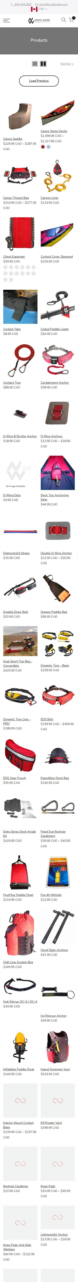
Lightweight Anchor (54, 1235)
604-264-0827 (23, 4)
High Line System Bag (18, 962)
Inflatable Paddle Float (18, 1069)
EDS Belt (47, 719)
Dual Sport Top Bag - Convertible (17, 663)
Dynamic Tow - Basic (55, 665)
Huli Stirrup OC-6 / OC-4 (20, 1002)
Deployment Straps (16, 553)
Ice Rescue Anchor (54, 1016)
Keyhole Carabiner (15, 1186)
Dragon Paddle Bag (54, 612)
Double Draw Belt (15, 612)
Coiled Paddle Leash (55, 329)
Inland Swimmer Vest (55, 1069)
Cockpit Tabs (12, 329)
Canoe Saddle (12, 139)
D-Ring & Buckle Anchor (20, 436)
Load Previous (39, 81)
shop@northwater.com (53, 4)
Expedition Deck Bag (55, 778)
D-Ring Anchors (52, 436)
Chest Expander (14, 257)
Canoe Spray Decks (54, 131)
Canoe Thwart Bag (16, 198)
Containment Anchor (55, 383)
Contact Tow (12, 383)
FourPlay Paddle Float (18, 895)
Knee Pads (48, 1186)
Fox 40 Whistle (51, 895)
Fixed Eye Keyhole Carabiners (53, 834)
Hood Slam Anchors (54, 950)
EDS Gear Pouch (14, 778)
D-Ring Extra (12, 495)
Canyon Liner (49, 198)
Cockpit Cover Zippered (57, 257)
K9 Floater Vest (51, 1123)
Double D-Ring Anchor (56, 553)
